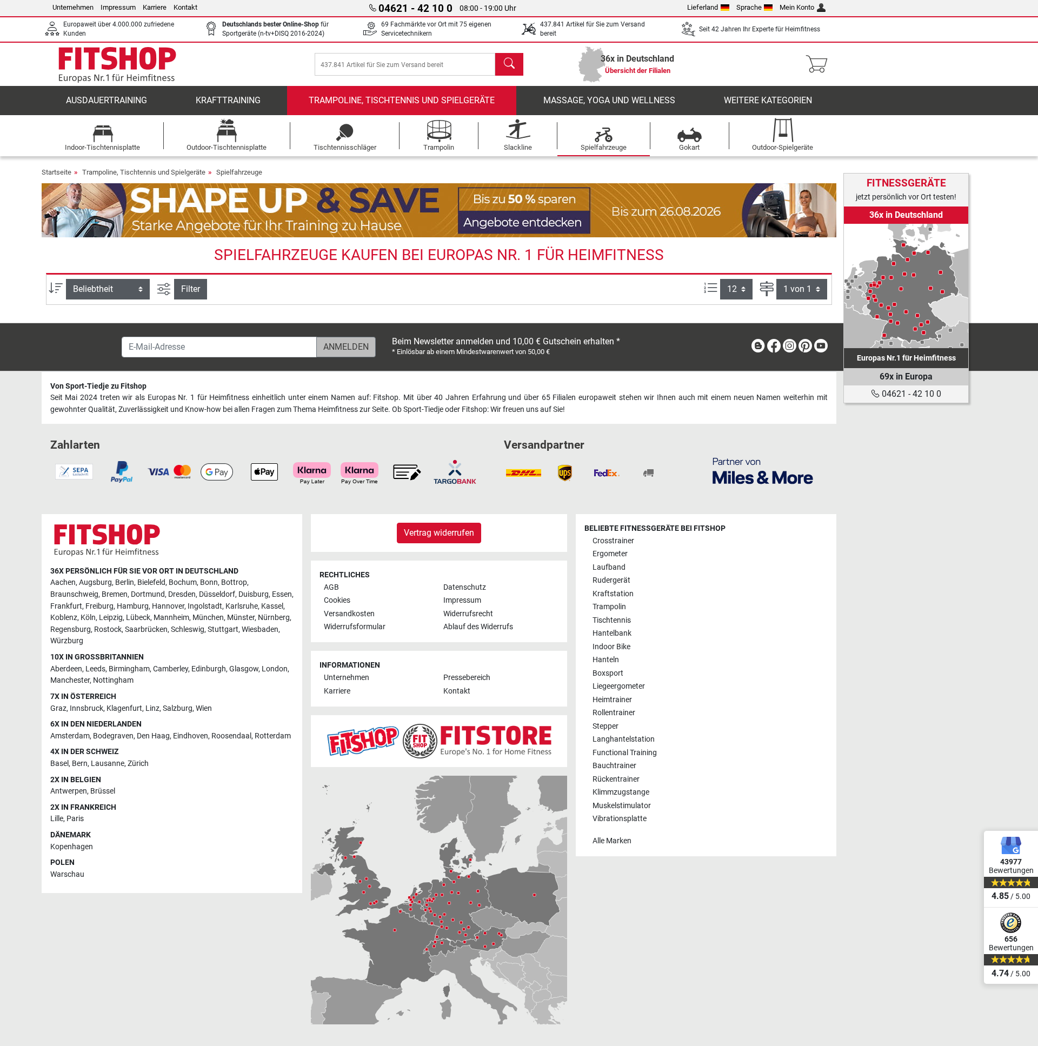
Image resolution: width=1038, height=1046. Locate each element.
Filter (190, 289)
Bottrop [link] (234, 582)
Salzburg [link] (177, 708)
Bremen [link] (115, 594)
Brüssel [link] (102, 791)
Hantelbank (612, 633)
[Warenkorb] (819, 64)
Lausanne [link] (107, 763)
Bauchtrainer (614, 765)
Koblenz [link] (63, 617)
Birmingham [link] (129, 669)
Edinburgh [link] (208, 669)
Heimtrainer (612, 699)
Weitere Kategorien (768, 100)
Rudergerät (611, 580)
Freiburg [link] (99, 606)
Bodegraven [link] (113, 736)
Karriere (155, 7)
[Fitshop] (117, 63)
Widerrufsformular (354, 626)
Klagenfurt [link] (124, 708)
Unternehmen (73, 7)
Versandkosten (349, 613)
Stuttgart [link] (223, 629)
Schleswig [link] (187, 629)
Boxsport (608, 673)
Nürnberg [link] (274, 617)
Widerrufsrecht (468, 613)
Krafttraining (228, 100)
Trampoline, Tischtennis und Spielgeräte (402, 100)
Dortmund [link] (148, 594)
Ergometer (610, 553)
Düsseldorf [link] (217, 594)
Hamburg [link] (133, 606)
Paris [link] (75, 818)
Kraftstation (613, 593)
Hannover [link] (168, 606)
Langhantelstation (624, 739)
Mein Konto (797, 7)
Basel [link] (59, 763)
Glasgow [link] (243, 669)
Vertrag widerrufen (439, 533)
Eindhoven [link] (190, 736)
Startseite (56, 172)
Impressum (118, 7)
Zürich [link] (138, 763)
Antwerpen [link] (68, 791)
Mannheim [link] (171, 617)
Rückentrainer (616, 779)
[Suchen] (509, 64)
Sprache (749, 7)
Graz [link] (58, 708)
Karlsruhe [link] (241, 606)
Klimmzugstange (621, 792)
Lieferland (702, 7)
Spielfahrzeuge (239, 172)
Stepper (605, 726)
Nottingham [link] (113, 680)
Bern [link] (80, 763)
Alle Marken (612, 840)
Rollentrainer (614, 712)
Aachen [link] (63, 582)
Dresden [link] (182, 594)
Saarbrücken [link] (146, 629)
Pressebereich (466, 677)
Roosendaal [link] (231, 736)
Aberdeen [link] (66, 669)
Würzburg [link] (66, 640)
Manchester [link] (70, 680)
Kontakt (185, 7)
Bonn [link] (209, 582)
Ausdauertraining (106, 100)
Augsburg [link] (95, 582)
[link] (906, 286)
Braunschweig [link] (74, 594)
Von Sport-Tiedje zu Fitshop (98, 386)
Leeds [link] (95, 669)
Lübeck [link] (138, 617)
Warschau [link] (67, 874)
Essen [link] (282, 594)
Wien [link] (204, 708)
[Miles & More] (763, 470)
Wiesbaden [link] (260, 629)
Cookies (337, 600)
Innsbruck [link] (86, 708)
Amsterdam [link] (70, 736)
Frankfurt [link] (66, 606)
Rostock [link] (108, 629)
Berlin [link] (124, 582)
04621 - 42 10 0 (910, 394)
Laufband (609, 567)
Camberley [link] (170, 669)
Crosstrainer (613, 540)
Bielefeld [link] (151, 582)
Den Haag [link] (153, 736)
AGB (331, 587)
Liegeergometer (619, 686)
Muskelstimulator (622, 805)
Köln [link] (88, 617)
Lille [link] (56, 818)
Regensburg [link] (70, 629)
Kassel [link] (272, 606)
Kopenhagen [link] (71, 846)
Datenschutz (464, 587)
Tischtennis (612, 620)
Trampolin (609, 606)
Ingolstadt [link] (205, 606)
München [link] (208, 617)
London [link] (275, 669)
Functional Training (625, 752)
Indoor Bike (611, 646)
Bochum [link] (183, 582)
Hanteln (606, 659)
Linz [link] (152, 708)
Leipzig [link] (111, 617)
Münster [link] (241, 617)
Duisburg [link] (253, 594)
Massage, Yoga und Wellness (609, 100)
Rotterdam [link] (273, 736)
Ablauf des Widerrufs (478, 626)
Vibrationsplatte (620, 818)
